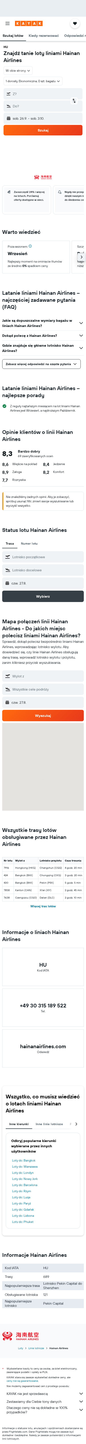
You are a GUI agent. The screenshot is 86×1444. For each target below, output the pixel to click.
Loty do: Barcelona (24, 1185)
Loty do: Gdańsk (23, 1209)
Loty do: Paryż (21, 1203)
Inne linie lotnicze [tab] (49, 1124)
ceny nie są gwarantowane (22, 1380)
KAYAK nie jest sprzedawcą (27, 1393)
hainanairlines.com (43, 1046)
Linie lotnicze (36, 1348)
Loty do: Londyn (23, 1173)
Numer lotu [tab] (29, 543)
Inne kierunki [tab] (19, 1124)
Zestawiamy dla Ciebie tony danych (34, 1401)
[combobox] (47, 557)
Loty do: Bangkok (24, 1160)
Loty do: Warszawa (24, 1167)
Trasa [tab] (10, 543)
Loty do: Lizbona (23, 1216)
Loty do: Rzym (21, 1191)
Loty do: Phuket (23, 1222)
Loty (20, 1348)
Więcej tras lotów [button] (43, 906)
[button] (7, 23)
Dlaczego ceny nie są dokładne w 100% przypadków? (37, 1409)
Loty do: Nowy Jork (25, 1179)
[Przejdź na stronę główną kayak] (29, 23)
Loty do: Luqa (21, 1197)
